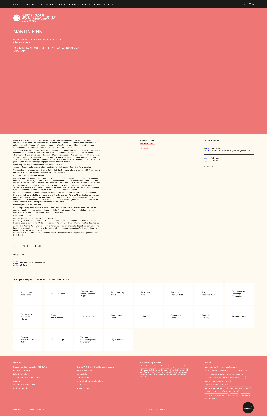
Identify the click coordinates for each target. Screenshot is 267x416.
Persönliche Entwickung (214, 374)
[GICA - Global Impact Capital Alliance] (27, 317)
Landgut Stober (82, 374)
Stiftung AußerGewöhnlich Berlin (24, 384)
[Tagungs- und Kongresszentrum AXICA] (88, 294)
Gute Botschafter (83, 377)
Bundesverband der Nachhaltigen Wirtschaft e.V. (30, 367)
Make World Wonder (84, 388)
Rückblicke (245, 395)
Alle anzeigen (208, 166)
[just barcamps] (118, 340)
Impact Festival (82, 384)
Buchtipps (234, 395)
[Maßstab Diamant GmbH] (178, 294)
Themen (97, 4)
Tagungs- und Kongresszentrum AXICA (27, 377)
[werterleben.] (148, 317)
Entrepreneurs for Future (85, 370)
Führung (208, 377)
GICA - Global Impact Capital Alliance (90, 381)
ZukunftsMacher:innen (21, 374)
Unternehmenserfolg (236, 377)
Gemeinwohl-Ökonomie (21, 370)
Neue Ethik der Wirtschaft (215, 388)
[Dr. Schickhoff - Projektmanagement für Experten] (88, 340)
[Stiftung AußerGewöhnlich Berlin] (27, 340)
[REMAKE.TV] (88, 317)
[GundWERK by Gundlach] (118, 294)
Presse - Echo (210, 398)
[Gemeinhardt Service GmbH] (27, 294)
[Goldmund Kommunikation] (58, 317)
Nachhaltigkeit (211, 367)
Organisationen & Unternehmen (74, 4)
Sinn (228, 381)
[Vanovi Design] (58, 340)
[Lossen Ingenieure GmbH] (208, 294)
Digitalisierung (242, 370)
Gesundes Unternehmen (214, 381)
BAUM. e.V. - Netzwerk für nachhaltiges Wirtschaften (95, 367)
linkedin (144, 148)
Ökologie (217, 391)
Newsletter (109, 4)
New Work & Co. (226, 370)
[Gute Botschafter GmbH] (148, 294)
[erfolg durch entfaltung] (208, 317)
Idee (41, 4)
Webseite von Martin (147, 143)
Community (31, 4)
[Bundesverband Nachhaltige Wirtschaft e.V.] (239, 294)
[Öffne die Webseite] (244, 4)
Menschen (51, 4)
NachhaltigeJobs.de (20, 388)
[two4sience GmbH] (178, 317)
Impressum (17, 409)
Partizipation (219, 377)
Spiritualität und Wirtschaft (216, 395)
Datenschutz (30, 409)
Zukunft (208, 391)
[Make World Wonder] (118, 317)
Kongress (18, 4)
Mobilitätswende (231, 391)
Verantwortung (211, 370)
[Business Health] (239, 317)
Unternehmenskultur (235, 374)
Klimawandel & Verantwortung (217, 384)
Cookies (40, 409)
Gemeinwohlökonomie (228, 367)
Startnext (16, 381)
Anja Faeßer (18, 226)
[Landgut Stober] (58, 294)
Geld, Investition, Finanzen (238, 388)
